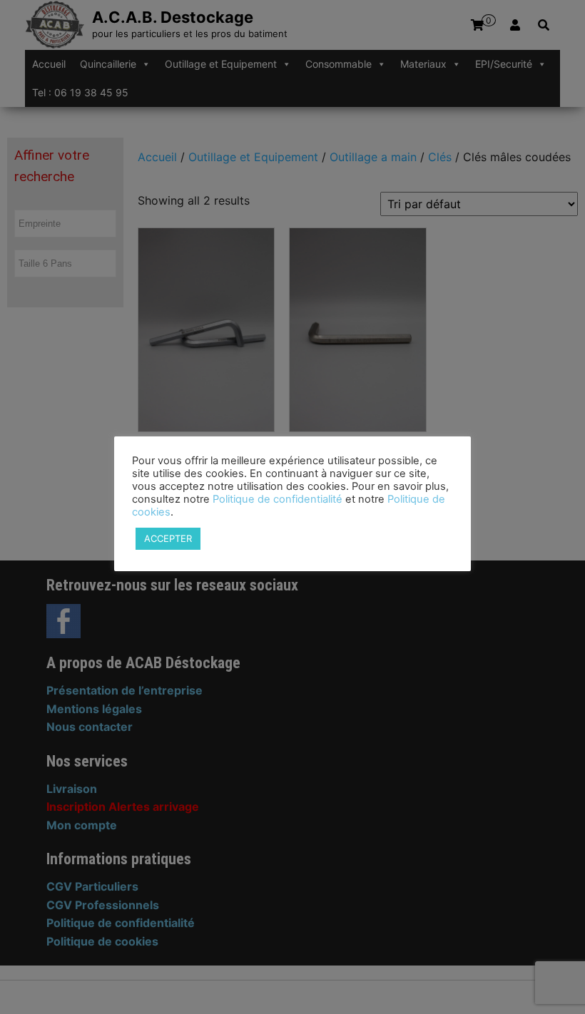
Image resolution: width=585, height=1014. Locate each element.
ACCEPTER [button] (168, 538)
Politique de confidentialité (277, 499)
